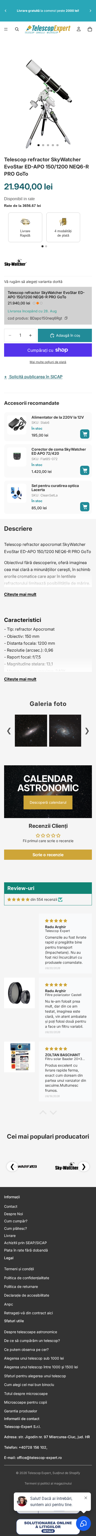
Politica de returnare (21, 1286)
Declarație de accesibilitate (26, 1295)
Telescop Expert (39, 1473)
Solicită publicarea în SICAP (33, 376)
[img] (18, 899)
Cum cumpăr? (15, 1221)
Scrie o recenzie (48, 854)
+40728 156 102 (32, 1447)
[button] (42, 1113)
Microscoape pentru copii (25, 1402)
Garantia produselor (20, 1411)
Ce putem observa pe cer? (26, 1349)
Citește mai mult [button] (20, 594)
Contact (10, 1206)
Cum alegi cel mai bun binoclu (29, 1384)
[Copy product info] (66, 318)
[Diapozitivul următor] (90, 10)
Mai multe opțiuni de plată (48, 362)
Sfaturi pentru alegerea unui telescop (35, 1376)
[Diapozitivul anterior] (5, 10)
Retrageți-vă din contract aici (28, 1313)
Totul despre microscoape (26, 1393)
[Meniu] (6, 29)
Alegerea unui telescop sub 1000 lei (34, 1358)
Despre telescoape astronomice (30, 1332)
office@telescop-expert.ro (39, 1457)
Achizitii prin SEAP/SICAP (25, 1243)
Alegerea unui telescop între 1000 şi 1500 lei (41, 1367)
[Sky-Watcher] (15, 262)
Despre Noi (13, 1214)
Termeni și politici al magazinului (48, 1483)
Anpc (8, 1304)
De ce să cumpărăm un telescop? (32, 1340)
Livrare (10, 1235)
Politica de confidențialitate (26, 1278)
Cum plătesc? (15, 1228)
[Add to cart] (84, 434)
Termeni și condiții (19, 1269)
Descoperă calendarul (48, 802)
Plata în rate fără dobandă (26, 1250)
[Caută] (17, 29)
